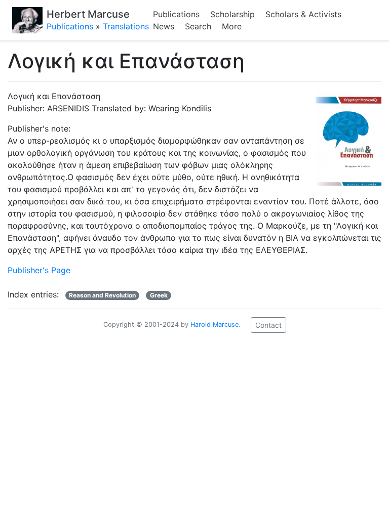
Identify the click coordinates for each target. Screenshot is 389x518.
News (163, 26)
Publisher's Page (39, 270)
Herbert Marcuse (88, 14)
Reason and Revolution (102, 295)
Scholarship (232, 14)
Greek (159, 295)
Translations (126, 26)
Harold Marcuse (214, 324)
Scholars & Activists (303, 14)
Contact (268, 325)
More (232, 26)
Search (198, 26)
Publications (70, 26)
